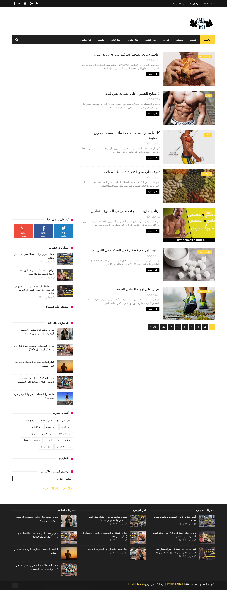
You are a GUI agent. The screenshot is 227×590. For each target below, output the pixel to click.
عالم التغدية (206, 174)
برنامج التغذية (29, 420)
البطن (208, 95)
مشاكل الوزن (35, 427)
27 (163, 326)
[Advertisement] (77, 21)
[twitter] (19, 3)
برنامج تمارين (45, 433)
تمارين (166, 40)
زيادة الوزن (116, 40)
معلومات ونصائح (204, 252)
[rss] (37, 3)
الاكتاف (208, 135)
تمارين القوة (85, 40)
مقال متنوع (133, 40)
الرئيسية (207, 40)
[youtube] (25, 3)
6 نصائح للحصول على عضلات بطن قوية (132, 94)
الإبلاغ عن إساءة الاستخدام (58, 488)
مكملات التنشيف (63, 447)
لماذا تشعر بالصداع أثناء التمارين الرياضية (107, 549)
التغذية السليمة (205, 56)
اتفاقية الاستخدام (208, 4)
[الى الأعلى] (15, 585)
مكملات (179, 40)
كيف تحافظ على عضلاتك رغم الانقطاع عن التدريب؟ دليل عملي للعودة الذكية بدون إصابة (34, 290)
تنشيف (193, 40)
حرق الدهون (150, 40)
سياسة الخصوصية (180, 4)
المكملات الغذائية (63, 433)
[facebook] (14, 3)
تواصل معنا (194, 4)
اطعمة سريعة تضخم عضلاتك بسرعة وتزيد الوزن (127, 54)
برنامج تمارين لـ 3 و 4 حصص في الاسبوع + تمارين (125, 211)
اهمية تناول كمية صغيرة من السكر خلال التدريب (126, 250)
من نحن (167, 4)
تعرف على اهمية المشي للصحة (138, 289)
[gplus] (31, 3)
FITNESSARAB (136, 584)
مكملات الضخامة (51, 440)
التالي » (153, 326)
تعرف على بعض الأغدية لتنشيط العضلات (132, 172)
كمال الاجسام (46, 420)
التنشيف (67, 440)
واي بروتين (30, 433)
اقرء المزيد (152, 74)
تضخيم (101, 40)
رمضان (26, 440)
